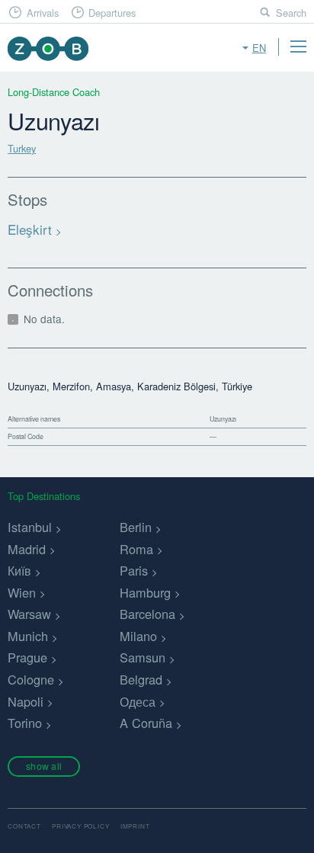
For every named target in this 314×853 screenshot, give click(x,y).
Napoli (25, 701)
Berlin (136, 527)
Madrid (27, 549)
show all (44, 765)
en (259, 47)
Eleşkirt (30, 229)
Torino (25, 723)
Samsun (142, 657)
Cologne (31, 679)
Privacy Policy (80, 826)
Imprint (135, 826)
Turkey (22, 148)
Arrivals (43, 12)
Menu (298, 46)
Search (291, 12)
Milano (138, 636)
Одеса (137, 701)
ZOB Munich (48, 48)
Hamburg (145, 592)
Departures (112, 12)
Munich (28, 636)
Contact (24, 826)
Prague (27, 657)
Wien (22, 592)
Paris (134, 570)
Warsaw (29, 613)
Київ (19, 570)
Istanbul (30, 527)
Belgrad (141, 679)
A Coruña (146, 723)
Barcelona (147, 613)
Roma (136, 549)
